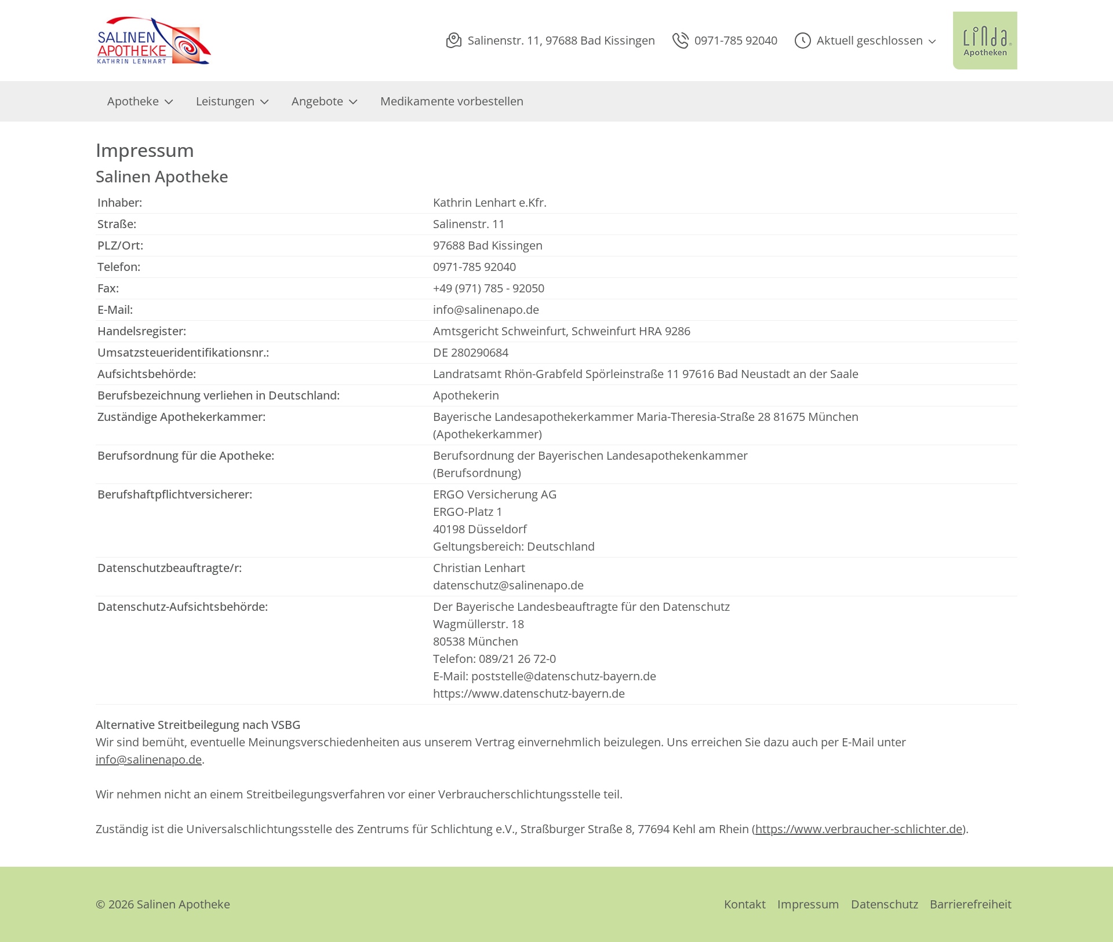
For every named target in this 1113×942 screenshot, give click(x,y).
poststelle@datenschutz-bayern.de (563, 676)
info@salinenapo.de (486, 309)
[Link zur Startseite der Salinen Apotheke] (155, 40)
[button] (865, 40)
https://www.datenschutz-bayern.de (529, 693)
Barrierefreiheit (971, 904)
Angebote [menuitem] (317, 101)
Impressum (808, 904)
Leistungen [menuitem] (225, 101)
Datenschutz (884, 904)
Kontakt (745, 904)
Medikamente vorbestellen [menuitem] (451, 101)
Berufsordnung (477, 473)
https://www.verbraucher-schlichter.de (858, 829)
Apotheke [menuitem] (133, 101)
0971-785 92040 (474, 266)
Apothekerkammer (488, 434)
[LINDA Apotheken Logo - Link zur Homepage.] (985, 40)
